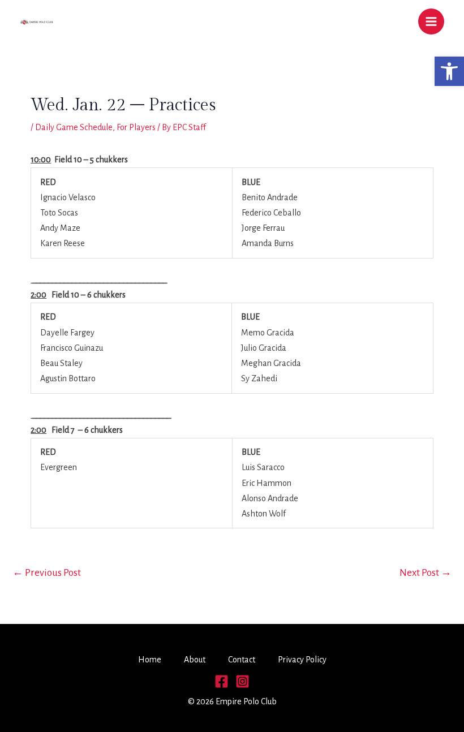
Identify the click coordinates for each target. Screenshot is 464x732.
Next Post (425, 572)
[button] (449, 71)
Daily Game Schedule (74, 127)
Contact (241, 659)
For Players (136, 127)
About (194, 659)
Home (149, 659)
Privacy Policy (302, 659)
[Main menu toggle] (431, 21)
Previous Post (46, 572)
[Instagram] (242, 681)
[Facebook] (221, 681)
